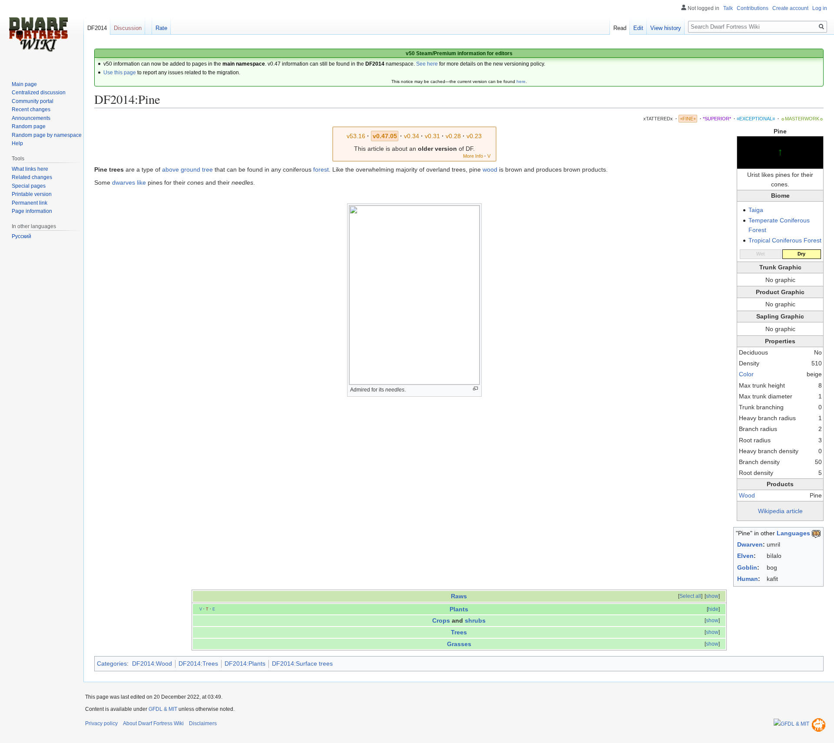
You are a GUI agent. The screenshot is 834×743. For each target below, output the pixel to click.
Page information (32, 211)
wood (490, 169)
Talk (728, 8)
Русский (21, 236)
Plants (459, 609)
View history (665, 28)
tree (207, 169)
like (141, 182)
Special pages (29, 186)
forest (321, 169)
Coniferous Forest (796, 240)
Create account (790, 8)
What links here (30, 169)
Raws (459, 596)
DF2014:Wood (152, 663)
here (521, 81)
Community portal (32, 101)
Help (17, 143)
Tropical (759, 240)
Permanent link (29, 203)
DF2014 (97, 28)
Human (747, 578)
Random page (29, 126)
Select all (690, 596)
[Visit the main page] (38, 35)
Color (746, 374)
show (712, 596)
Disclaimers (203, 723)
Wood (747, 495)
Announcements (31, 118)
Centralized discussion (39, 93)
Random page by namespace (47, 135)
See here (427, 63)
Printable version (32, 194)
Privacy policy (101, 723)
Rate (161, 28)
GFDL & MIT (163, 709)
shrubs (475, 620)
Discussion (128, 28)
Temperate (763, 220)
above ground (181, 169)
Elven (745, 555)
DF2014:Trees (198, 663)
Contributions (752, 8)
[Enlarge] (475, 388)
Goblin (747, 567)
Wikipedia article (780, 510)
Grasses (459, 643)
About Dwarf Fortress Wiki (153, 723)
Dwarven (750, 544)
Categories (112, 663)
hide (713, 609)
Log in (819, 8)
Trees (459, 632)
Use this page (119, 72)
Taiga (755, 209)
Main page (24, 84)
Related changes (32, 177)
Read (619, 28)
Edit (638, 28)
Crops (441, 620)
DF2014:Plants (245, 663)
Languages (793, 533)
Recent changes (31, 109)
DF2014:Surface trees (302, 663)
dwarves (123, 182)
